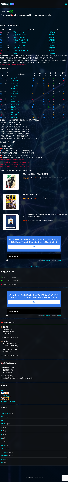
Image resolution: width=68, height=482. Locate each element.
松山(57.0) (52, 53)
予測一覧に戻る (34, 266)
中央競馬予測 (4, 452)
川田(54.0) (52, 32)
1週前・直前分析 (5, 413)
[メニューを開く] (66, 4)
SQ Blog (7, 4)
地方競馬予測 (4, 456)
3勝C (2, 420)
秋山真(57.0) (53, 45)
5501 (31, 198)
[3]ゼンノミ (14, 83)
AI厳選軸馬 (4, 424)
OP (2, 441)
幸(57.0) (51, 37)
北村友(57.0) (53, 50)
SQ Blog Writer (46, 260)
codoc (59, 260)
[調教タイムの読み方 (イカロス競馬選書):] (11, 182)
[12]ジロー (14, 107)
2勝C (2, 417)
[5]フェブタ (14, 88)
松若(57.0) (52, 40)
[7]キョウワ (14, 94)
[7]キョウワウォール (19, 42)
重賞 (2, 463)
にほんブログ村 (6, 396)
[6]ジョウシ (14, 91)
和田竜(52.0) (53, 35)
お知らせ (3, 445)
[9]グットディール (19, 32)
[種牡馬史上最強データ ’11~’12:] (11, 202)
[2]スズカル (14, 81)
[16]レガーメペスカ (19, 37)
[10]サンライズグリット (20, 40)
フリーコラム (4, 449)
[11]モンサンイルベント (20, 50)
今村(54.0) (52, 48)
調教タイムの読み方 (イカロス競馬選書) (35, 174)
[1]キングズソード (19, 48)
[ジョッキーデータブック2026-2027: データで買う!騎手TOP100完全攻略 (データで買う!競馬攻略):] (11, 222)
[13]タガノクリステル (20, 35)
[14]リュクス (15, 112)
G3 (2, 434)
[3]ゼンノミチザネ (19, 45)
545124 (32, 178)
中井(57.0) (52, 42)
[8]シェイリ (14, 96)
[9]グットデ (14, 99)
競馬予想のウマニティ (8, 401)
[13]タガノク (15, 110)
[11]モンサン (15, 104)
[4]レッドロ (14, 86)
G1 (2, 427)
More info (63, 178)
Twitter (3, 390)
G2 (2, 431)
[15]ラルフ (16, 53)
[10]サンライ (15, 102)
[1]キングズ (14, 78)
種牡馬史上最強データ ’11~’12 (32, 194)
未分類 (3, 459)
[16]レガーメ (15, 117)
